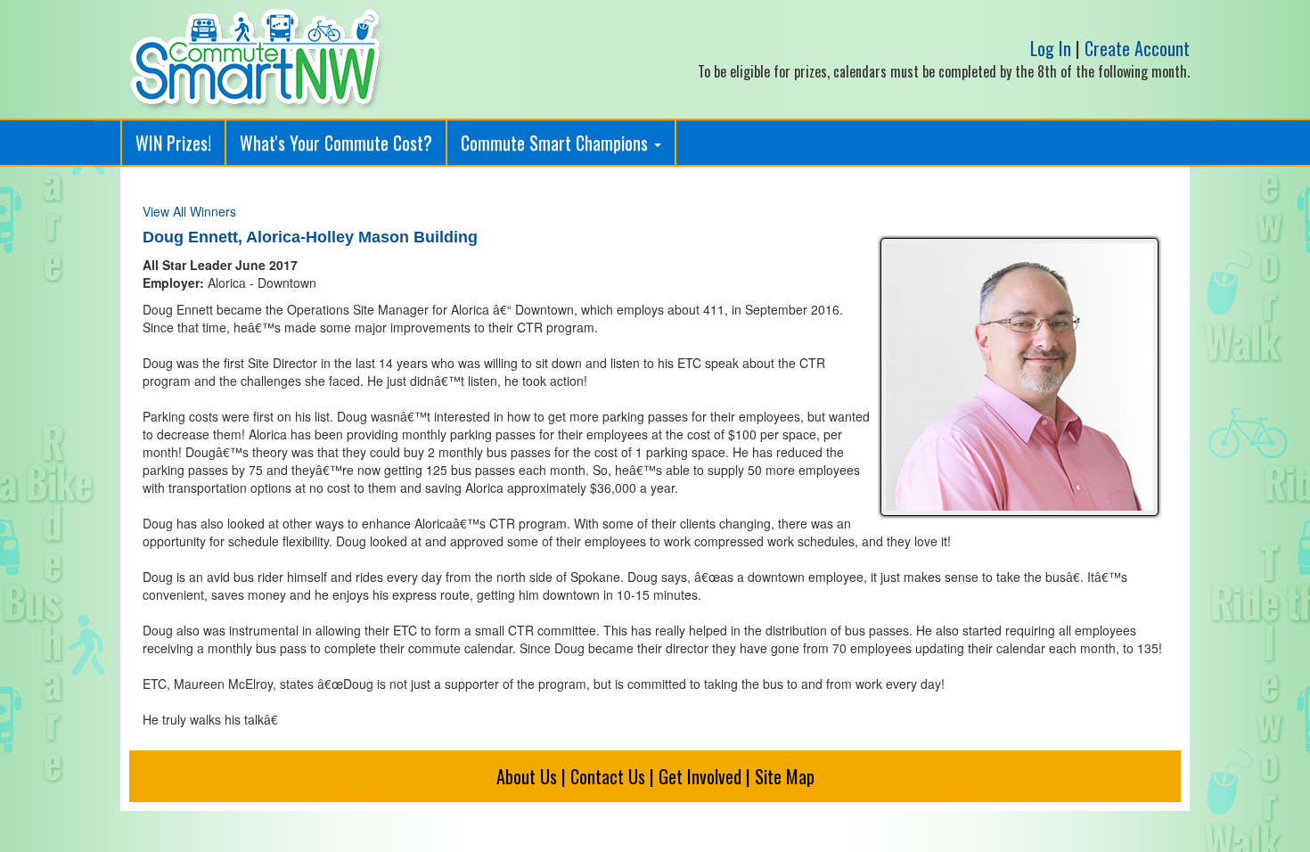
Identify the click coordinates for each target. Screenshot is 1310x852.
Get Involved (700, 776)
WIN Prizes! (173, 142)
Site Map (785, 776)
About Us (526, 776)
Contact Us (607, 776)
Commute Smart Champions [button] (556, 142)
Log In (1050, 48)
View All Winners (189, 211)
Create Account (1137, 48)
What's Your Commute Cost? (336, 142)
